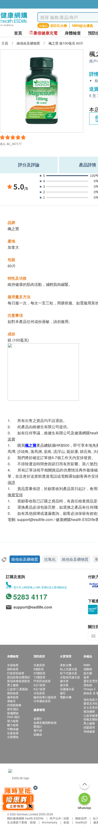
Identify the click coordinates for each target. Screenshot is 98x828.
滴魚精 (87, 685)
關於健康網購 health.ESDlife (25, 818)
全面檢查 (13, 665)
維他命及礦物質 (24, 559)
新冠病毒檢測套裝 (18, 681)
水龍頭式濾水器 (70, 677)
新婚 (33, 822)
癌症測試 (13, 709)
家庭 (66, 822)
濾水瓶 (64, 685)
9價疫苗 (39, 669)
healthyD (81, 822)
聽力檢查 (13, 725)
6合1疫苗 (39, 689)
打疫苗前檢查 (15, 673)
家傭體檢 (13, 713)
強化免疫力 (90, 699)
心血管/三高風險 (17, 689)
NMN (86, 665)
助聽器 (38, 734)
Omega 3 (89, 689)
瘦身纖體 (89, 711)
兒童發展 (13, 733)
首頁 (18, 33)
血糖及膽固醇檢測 (45, 722)
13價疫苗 (39, 677)
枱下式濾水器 (68, 673)
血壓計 (38, 718)
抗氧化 (50, 559)
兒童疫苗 (39, 665)
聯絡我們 (81, 818)
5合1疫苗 (39, 685)
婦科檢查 (13, 669)
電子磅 (38, 730)
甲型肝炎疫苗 (42, 681)
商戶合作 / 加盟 (59, 818)
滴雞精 (87, 669)
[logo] (14, 26)
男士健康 (13, 685)
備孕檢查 (13, 697)
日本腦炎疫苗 (42, 701)
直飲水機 (65, 665)
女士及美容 (90, 707)
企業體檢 (13, 737)
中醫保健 (13, 729)
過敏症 (11, 701)
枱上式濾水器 (68, 669)
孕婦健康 (89, 731)
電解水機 (65, 697)
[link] (18, 777)
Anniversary (49, 822)
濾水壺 (64, 681)
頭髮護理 (89, 727)
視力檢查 (13, 721)
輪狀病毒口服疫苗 (45, 697)
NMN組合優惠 (82, 25)
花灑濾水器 (67, 689)
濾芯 (63, 693)
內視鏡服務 (14, 705)
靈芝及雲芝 (90, 681)
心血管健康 (90, 715)
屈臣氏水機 (58, 25)
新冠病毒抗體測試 (18, 677)
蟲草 (86, 677)
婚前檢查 (13, 693)
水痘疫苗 (39, 693)
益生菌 (87, 673)
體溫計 (38, 726)
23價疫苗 (39, 673)
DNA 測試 (13, 717)
